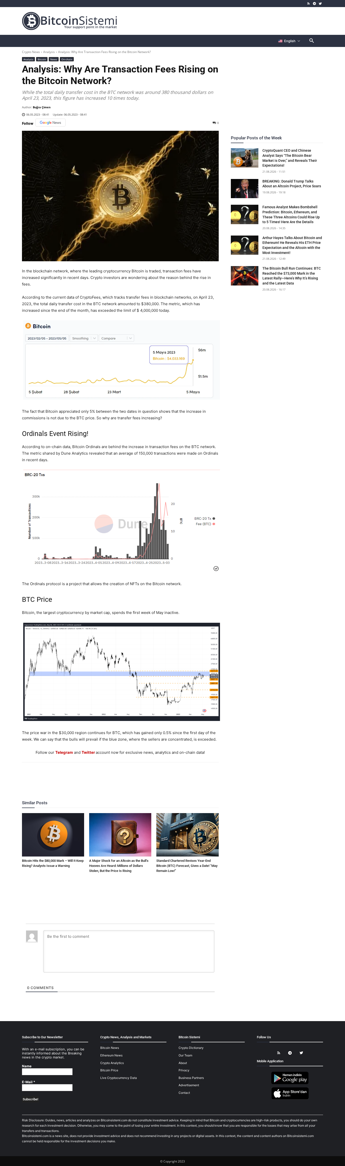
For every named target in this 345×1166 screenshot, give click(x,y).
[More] (149, 776)
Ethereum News (111, 1055)
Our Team (185, 1055)
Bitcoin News (109, 1048)
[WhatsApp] (114, 776)
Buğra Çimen (42, 107)
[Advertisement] (232, 20)
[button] (312, 41)
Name (27, 1066)
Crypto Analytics (112, 1063)
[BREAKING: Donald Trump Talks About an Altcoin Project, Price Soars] (245, 188)
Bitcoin (42, 59)
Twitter (88, 752)
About (183, 1063)
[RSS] (309, 4)
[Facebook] (91, 776)
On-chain (66, 59)
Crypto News (31, 52)
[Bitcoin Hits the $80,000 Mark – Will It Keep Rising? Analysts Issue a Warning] (53, 835)
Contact (184, 1093)
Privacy (184, 1070)
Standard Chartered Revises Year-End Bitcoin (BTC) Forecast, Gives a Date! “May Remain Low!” (186, 866)
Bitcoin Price (109, 1070)
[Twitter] (320, 4)
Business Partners (191, 1078)
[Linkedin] (126, 776)
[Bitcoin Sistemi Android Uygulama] (290, 1083)
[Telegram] (314, 4)
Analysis (49, 52)
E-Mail (28, 1082)
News (53, 59)
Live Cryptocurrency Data (118, 1078)
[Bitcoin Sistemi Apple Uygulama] (290, 1098)
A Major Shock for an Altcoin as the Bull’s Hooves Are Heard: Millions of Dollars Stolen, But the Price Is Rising (119, 866)
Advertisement (189, 1085)
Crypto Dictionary (191, 1048)
